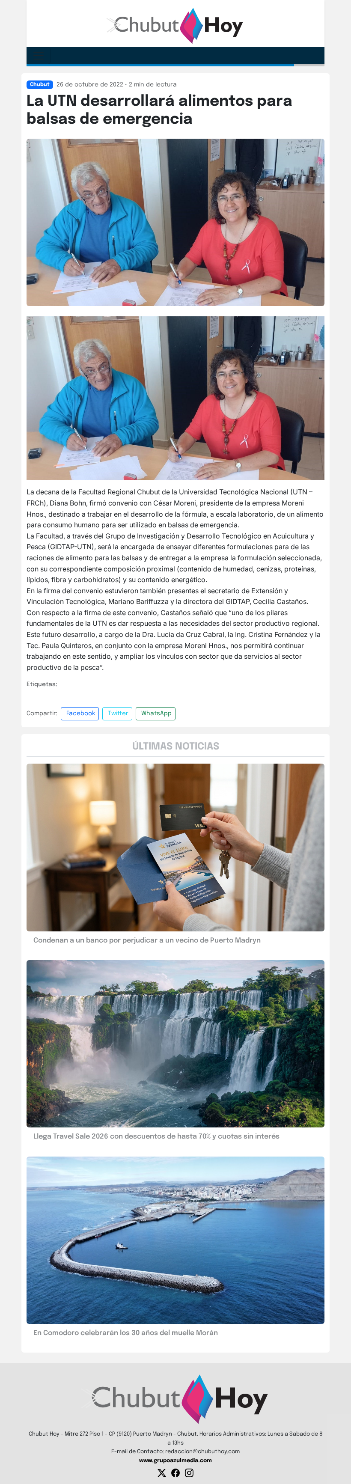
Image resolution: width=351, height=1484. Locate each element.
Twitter (118, 714)
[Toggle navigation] (39, 55)
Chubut (40, 84)
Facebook (80, 714)
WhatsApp (156, 714)
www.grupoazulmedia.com (175, 1460)
